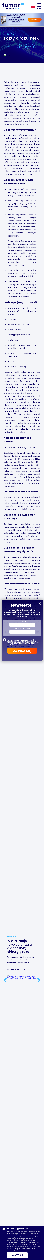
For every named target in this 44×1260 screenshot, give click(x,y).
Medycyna (12, 937)
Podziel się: (9, 47)
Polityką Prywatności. (32, 1242)
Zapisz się (22, 650)
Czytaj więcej (14, 969)
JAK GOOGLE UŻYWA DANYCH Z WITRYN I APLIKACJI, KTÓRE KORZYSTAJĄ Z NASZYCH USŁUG (24, 1249)
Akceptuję (17, 1255)
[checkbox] (4, 639)
